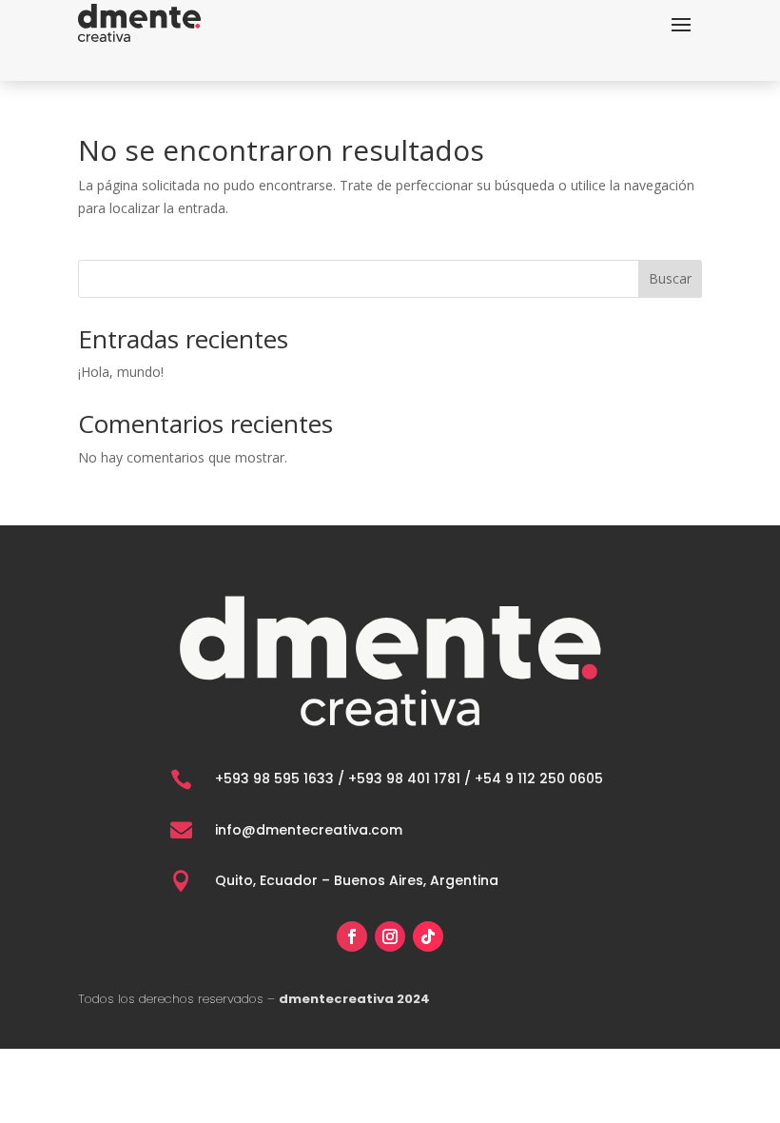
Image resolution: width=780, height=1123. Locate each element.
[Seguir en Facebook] (352, 936)
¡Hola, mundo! (121, 372)
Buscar (670, 278)
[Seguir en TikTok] (428, 936)
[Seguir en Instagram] (390, 936)
